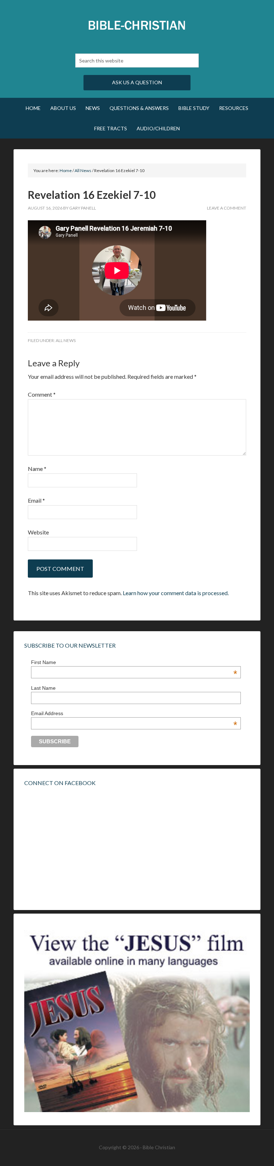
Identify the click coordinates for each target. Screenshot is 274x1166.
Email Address (134, 713)
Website (38, 532)
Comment (42, 394)
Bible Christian (137, 25)
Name (37, 468)
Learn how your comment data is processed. (176, 592)
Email (36, 500)
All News (66, 340)
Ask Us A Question (137, 82)
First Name (134, 662)
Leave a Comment (226, 208)
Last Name (43, 688)
